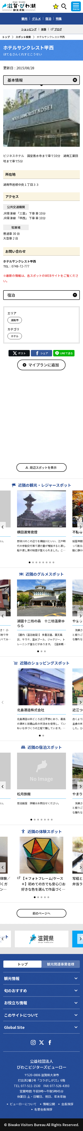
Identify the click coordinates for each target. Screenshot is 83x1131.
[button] (29, 562)
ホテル (15, 336)
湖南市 (15, 320)
